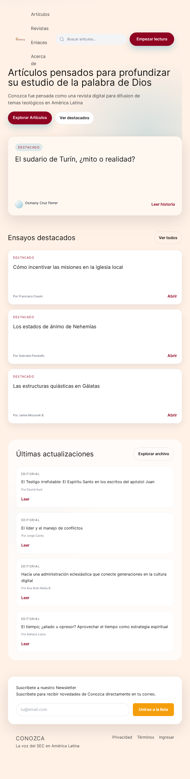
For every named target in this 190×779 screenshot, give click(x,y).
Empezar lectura (152, 38)
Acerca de (38, 60)
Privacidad (122, 737)
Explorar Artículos (30, 117)
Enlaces (39, 42)
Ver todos (168, 237)
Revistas (39, 28)
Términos (145, 737)
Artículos (40, 14)
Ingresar (166, 737)
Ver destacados (74, 117)
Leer (25, 499)
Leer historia (163, 204)
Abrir (172, 296)
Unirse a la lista (153, 709)
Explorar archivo (153, 453)
